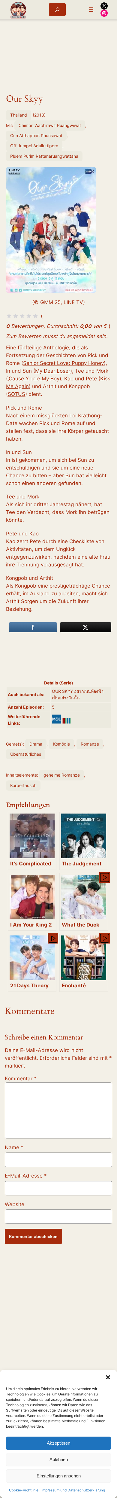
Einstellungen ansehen (59, 1475)
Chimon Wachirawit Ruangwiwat (50, 125)
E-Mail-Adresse (26, 1176)
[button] (108, 1377)
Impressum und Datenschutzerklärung (73, 1490)
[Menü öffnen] (91, 9)
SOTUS (16, 394)
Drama (35, 743)
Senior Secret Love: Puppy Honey (63, 363)
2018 (39, 114)
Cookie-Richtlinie (23, 1490)
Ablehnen (59, 1459)
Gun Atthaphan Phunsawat (36, 135)
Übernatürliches (25, 754)
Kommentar (21, 1079)
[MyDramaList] (56, 719)
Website (14, 1204)
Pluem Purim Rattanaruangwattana (44, 156)
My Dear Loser (52, 371)
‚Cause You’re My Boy (33, 379)
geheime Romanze (62, 774)
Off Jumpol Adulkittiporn (34, 145)
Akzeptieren (58, 1443)
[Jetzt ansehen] (104, 877)
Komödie (61, 743)
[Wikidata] (66, 721)
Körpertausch (23, 785)
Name (14, 1147)
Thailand (18, 114)
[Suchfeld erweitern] (57, 9)
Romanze (90, 743)
